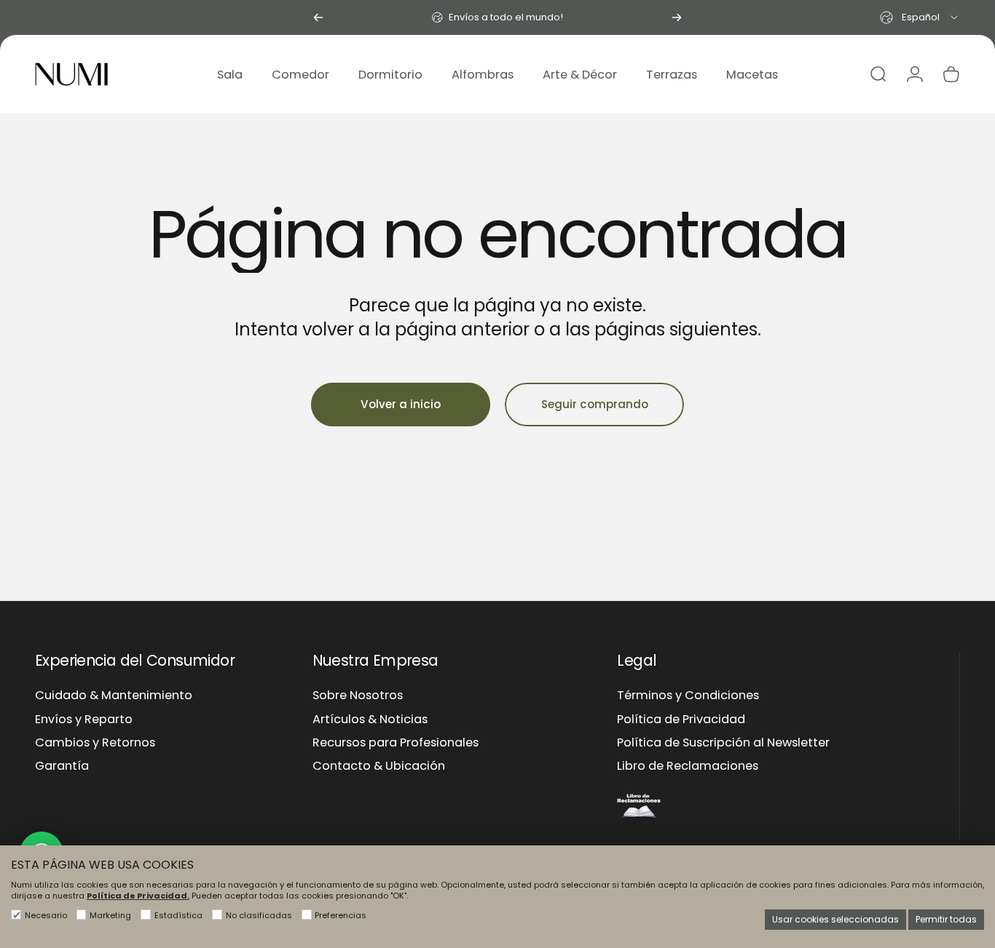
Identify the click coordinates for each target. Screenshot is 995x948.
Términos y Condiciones (688, 695)
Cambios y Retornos (95, 743)
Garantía (62, 766)
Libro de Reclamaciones (687, 766)
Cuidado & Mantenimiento (113, 695)
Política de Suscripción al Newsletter (723, 743)
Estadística (178, 915)
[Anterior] (318, 17)
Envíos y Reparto (84, 719)
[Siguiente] (677, 17)
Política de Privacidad (681, 719)
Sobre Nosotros (357, 695)
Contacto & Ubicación (378, 766)
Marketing (110, 915)
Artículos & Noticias (370, 719)
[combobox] (920, 17)
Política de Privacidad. (138, 895)
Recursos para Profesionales (395, 743)
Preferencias (340, 915)
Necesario (46, 915)
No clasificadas (259, 915)
